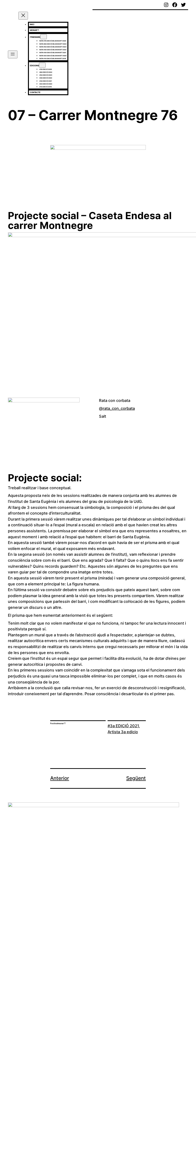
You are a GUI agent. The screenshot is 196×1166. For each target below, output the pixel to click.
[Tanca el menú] (23, 16)
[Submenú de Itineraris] (43, 36)
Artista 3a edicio (123, 731)
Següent (136, 778)
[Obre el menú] (12, 54)
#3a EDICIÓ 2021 (123, 725)
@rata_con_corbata (117, 408)
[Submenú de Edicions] (42, 65)
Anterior (59, 778)
